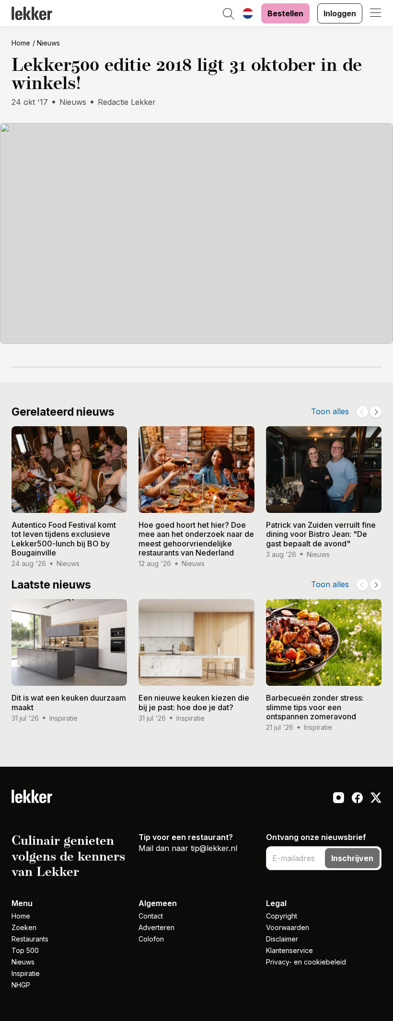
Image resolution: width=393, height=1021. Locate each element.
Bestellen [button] (285, 13)
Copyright (281, 916)
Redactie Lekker (127, 102)
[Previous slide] (362, 412)
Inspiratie (26, 973)
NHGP (21, 985)
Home (21, 43)
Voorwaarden (287, 927)
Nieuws (48, 43)
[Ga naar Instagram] (338, 799)
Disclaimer (282, 939)
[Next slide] (375, 412)
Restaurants (30, 939)
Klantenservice (289, 950)
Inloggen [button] (340, 13)
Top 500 (25, 950)
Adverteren (156, 927)
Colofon (151, 939)
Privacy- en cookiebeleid (306, 962)
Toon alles (330, 411)
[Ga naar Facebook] (357, 799)
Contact (151, 916)
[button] (228, 14)
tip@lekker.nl (214, 848)
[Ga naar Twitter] (375, 799)
